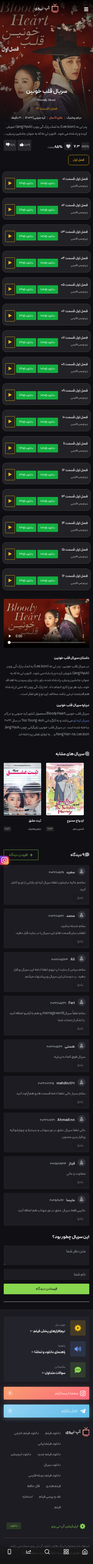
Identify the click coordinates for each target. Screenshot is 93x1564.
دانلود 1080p (47, 183)
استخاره (27, 1496)
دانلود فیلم (53, 1433)
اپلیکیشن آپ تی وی (44, 1526)
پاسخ (80, 897)
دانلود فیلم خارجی (26, 1433)
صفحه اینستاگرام (67, 1393)
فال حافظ (33, 1486)
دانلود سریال (52, 1465)
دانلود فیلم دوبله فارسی (44, 1475)
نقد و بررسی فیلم (50, 1496)
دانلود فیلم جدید (49, 1454)
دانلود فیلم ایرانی (49, 1443)
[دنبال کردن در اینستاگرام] (4, 860)
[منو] (86, 9)
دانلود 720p (26, 183)
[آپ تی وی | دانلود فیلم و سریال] (46, 12)
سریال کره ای (81, 720)
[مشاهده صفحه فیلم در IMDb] (84, 147)
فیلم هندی (53, 1486)
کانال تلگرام (70, 1411)
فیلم (57, 1507)
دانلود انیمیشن (21, 1454)
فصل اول (78, 160)
